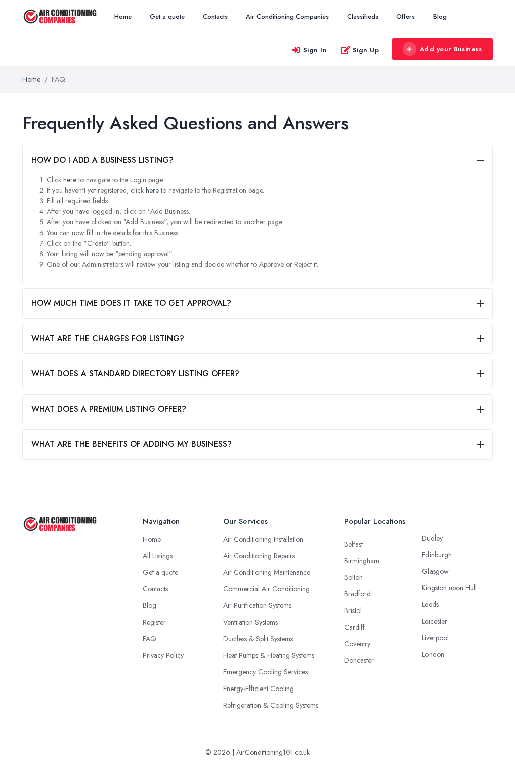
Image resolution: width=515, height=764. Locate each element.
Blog (440, 16)
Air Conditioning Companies (287, 16)
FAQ (149, 639)
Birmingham (361, 561)
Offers (405, 16)
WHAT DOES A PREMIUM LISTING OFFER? (108, 409)
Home (123, 16)
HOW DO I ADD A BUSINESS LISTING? (102, 160)
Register (154, 622)
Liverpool (435, 638)
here (69, 180)
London (433, 654)
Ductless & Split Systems (258, 639)
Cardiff (354, 627)
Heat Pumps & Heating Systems (268, 655)
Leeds (430, 604)
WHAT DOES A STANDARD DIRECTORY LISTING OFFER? (135, 373)
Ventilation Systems (250, 622)
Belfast (353, 544)
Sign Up (366, 50)
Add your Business (451, 49)
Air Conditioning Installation (263, 539)
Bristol (353, 610)
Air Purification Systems (257, 605)
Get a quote (167, 16)
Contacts (215, 16)
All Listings (158, 556)
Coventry (357, 644)
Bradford (357, 594)
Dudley (432, 538)
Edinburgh (437, 555)
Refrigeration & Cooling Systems (270, 705)
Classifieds (362, 16)
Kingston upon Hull (449, 588)
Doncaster (359, 660)
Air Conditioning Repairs (259, 556)
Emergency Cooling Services (265, 672)
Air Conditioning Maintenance (266, 572)
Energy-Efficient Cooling (258, 688)
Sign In (315, 50)
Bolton (353, 577)
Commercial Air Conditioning (266, 589)
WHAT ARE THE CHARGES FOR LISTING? (107, 338)
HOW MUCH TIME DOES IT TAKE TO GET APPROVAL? (131, 303)
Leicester (434, 621)
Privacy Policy (163, 655)
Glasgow (435, 571)
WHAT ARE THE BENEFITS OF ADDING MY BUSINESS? (131, 444)
